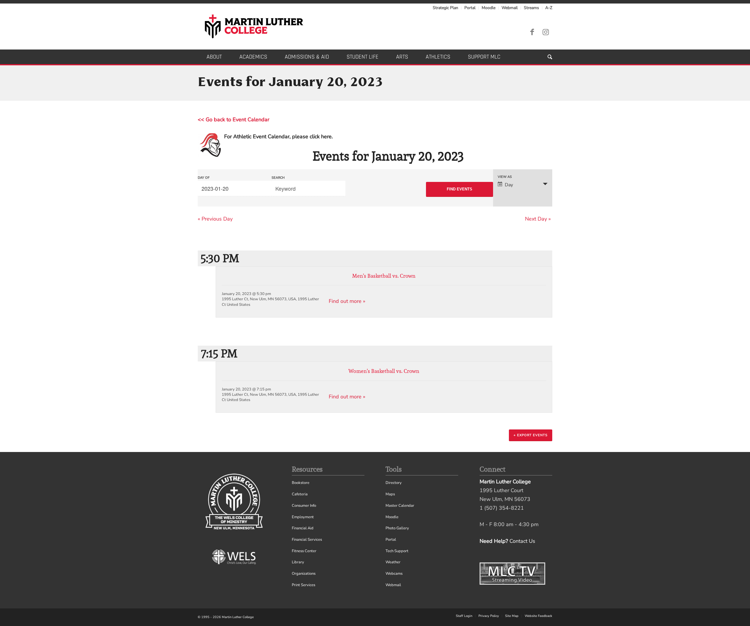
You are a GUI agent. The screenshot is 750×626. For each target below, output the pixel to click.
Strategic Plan (445, 8)
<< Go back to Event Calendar (233, 119)
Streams (531, 8)
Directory (394, 482)
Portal (469, 8)
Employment (303, 517)
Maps (390, 494)
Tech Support (397, 551)
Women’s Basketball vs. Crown (383, 371)
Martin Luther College (238, 617)
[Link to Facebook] (532, 32)
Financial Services (307, 539)
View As (505, 176)
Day (509, 185)
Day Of (203, 177)
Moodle (488, 8)
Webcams (394, 573)
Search (278, 177)
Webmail (510, 8)
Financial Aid (302, 528)
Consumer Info (304, 505)
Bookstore (300, 482)
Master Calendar (400, 505)
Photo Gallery (397, 528)
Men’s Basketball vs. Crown (383, 275)
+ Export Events (531, 435)
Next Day (538, 218)
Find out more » (347, 301)
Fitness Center (304, 551)
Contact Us (522, 541)
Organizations (304, 573)
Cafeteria (300, 494)
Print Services (303, 585)
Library (298, 562)
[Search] (545, 57)
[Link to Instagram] (545, 32)
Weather (393, 562)
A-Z (548, 8)
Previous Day (215, 218)
